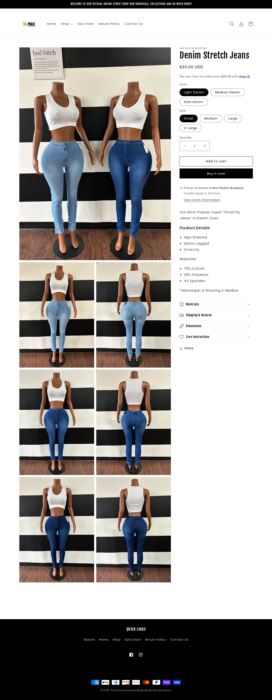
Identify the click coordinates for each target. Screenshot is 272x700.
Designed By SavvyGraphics (154, 690)
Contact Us (179, 639)
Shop (116, 639)
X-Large (190, 128)
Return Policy (155, 639)
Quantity (186, 137)
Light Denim (194, 92)
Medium (211, 118)
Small (188, 118)
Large (233, 118)
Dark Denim (193, 102)
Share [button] (189, 348)
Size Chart (133, 639)
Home (103, 639)
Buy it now (216, 173)
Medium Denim (227, 92)
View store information (202, 200)
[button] (67, 23)
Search (89, 639)
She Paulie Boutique (124, 690)
